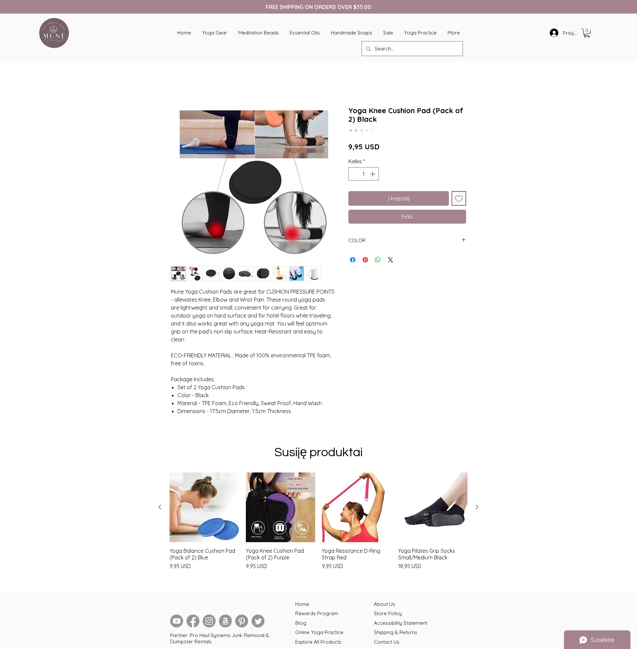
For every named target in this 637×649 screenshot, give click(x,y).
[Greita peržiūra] (204, 508)
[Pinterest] (241, 622)
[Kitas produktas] (477, 508)
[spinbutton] (364, 170)
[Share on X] (390, 256)
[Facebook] (192, 622)
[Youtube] (176, 622)
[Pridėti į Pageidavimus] (459, 194)
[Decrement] (354, 170)
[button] (587, 33)
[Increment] (373, 170)
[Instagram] (209, 622)
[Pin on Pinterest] (365, 256)
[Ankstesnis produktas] (160, 508)
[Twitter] (257, 622)
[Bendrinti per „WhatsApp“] (378, 256)
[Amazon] (225, 622)
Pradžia (180, 83)
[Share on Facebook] (353, 256)
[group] (318, 529)
